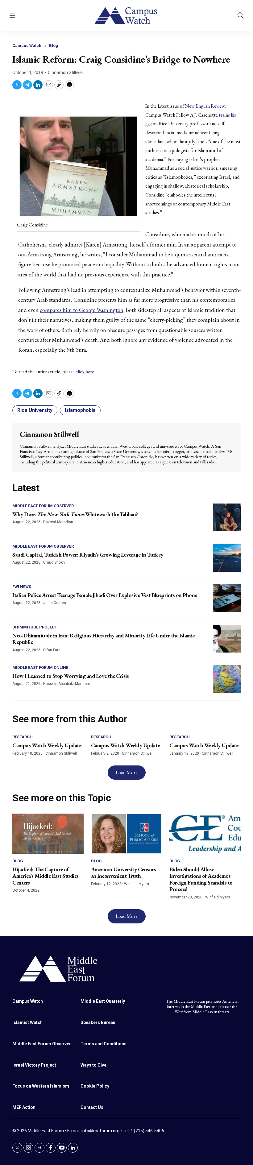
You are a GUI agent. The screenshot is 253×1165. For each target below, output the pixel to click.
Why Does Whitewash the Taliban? (75, 514)
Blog (53, 45)
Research (22, 737)
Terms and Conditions (103, 1043)
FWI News (21, 586)
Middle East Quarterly (103, 1001)
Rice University (34, 410)
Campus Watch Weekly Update (46, 745)
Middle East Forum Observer (43, 506)
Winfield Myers (136, 884)
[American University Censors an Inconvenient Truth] (126, 834)
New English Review (205, 106)
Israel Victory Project (34, 1065)
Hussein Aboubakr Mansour (66, 684)
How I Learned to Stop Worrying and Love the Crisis (70, 675)
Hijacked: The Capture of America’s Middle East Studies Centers (45, 876)
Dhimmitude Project (34, 627)
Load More (127, 772)
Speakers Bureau (98, 1022)
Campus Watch (26, 45)
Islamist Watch (27, 1022)
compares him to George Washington (81, 309)
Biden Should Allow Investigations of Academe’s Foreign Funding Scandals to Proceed (201, 879)
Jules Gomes (54, 603)
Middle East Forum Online (40, 667)
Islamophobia (80, 410)
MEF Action (23, 1107)
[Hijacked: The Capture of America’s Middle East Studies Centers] (48, 834)
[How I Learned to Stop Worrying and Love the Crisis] (227, 679)
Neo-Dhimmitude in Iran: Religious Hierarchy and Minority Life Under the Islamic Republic (103, 639)
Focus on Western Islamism (40, 1086)
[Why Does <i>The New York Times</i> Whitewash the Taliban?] (227, 517)
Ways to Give (93, 1065)
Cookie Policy (95, 1086)
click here (85, 371)
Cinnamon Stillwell (66, 72)
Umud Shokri (54, 562)
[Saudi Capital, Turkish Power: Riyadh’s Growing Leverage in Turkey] (227, 558)
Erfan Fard (51, 650)
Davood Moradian (58, 522)
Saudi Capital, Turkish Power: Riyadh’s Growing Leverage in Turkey (87, 554)
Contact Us (92, 1107)
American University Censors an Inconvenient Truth (123, 873)
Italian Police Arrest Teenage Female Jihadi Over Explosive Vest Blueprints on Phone (104, 595)
